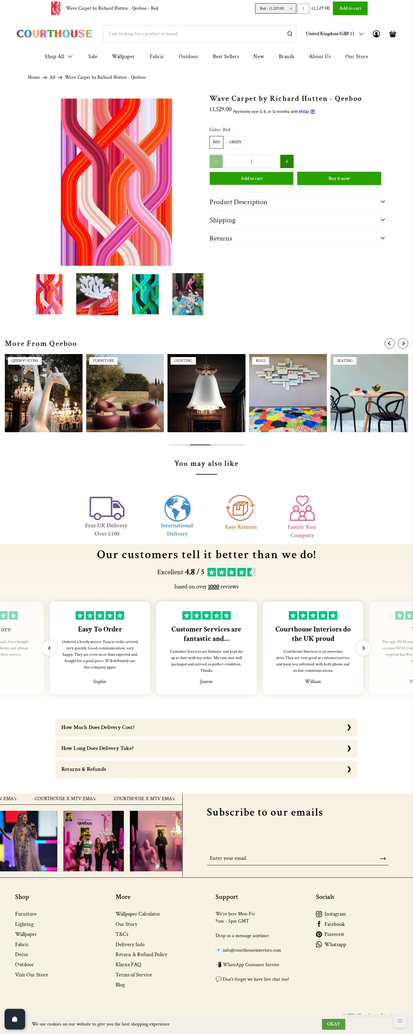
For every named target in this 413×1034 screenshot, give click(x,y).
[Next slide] (403, 343)
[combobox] (200, 33)
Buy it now (339, 178)
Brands (286, 56)
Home (34, 77)
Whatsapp (335, 944)
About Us (320, 56)
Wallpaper (123, 56)
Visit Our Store (31, 974)
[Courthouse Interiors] (54, 33)
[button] (49, 648)
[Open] (15, 1019)
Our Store (357, 56)
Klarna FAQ (128, 964)
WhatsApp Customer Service (251, 965)
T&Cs (121, 934)
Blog (120, 984)
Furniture (26, 913)
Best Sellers (226, 56)
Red (216, 142)
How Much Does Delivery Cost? (98, 727)
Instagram (335, 913)
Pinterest (334, 934)
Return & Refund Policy (141, 954)
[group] (44, 393)
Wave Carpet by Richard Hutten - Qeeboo (112, 8)
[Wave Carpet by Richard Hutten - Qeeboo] (115, 182)
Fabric (157, 56)
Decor (21, 954)
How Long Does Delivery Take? (97, 748)
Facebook (334, 924)
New (258, 56)
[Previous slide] (390, 343)
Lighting (24, 924)
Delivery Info (130, 944)
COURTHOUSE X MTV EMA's (42, 799)
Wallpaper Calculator (137, 913)
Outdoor (189, 56)
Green (235, 142)
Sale (92, 56)
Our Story (126, 924)
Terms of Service (133, 974)
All (52, 77)
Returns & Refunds (83, 769)
